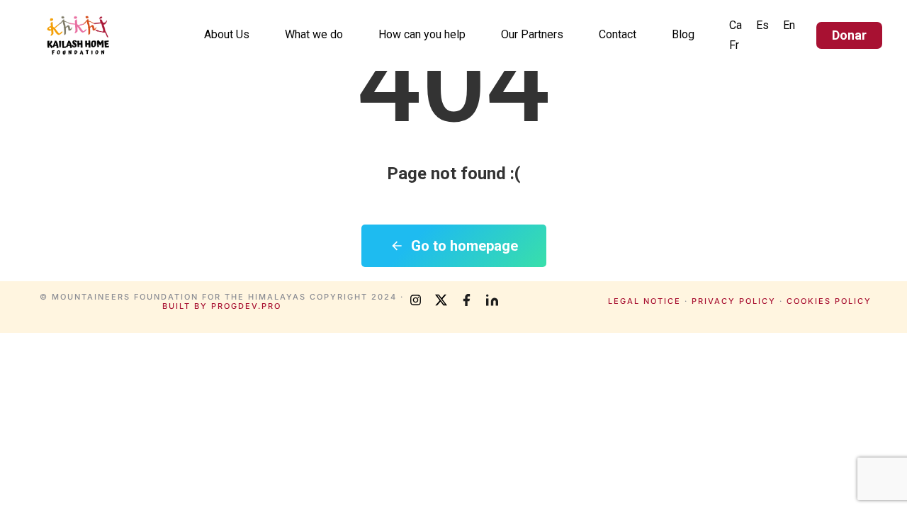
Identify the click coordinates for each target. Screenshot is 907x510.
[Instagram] (415, 300)
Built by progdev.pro (221, 306)
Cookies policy (829, 301)
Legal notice (644, 301)
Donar (849, 35)
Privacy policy (734, 301)
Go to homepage (464, 245)
